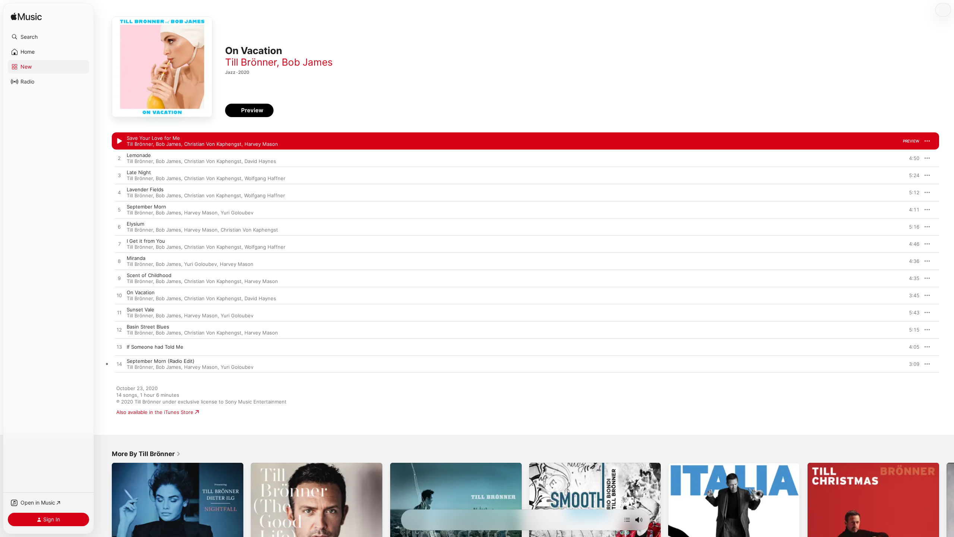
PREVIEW (911, 141)
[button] (48, 37)
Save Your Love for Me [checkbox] (153, 138)
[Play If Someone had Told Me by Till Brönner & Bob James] (119, 347)
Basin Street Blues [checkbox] (148, 327)
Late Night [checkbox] (139, 172)
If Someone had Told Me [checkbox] (155, 347)
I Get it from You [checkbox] (146, 241)
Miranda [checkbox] (136, 258)
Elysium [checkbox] (135, 224)
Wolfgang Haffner (264, 178)
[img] (26, 17)
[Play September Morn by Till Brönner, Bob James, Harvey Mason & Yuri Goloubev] (119, 210)
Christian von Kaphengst (212, 195)
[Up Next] (627, 520)
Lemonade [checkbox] (139, 155)
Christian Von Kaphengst (212, 144)
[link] (146, 454)
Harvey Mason (261, 144)
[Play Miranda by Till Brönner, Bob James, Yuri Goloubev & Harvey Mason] (119, 261)
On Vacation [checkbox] (141, 292)
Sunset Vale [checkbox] (140, 310)
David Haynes (260, 161)
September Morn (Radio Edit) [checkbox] (161, 361)
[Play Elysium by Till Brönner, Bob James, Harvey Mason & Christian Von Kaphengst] (119, 227)
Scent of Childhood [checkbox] (149, 275)
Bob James (307, 62)
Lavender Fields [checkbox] (145, 189)
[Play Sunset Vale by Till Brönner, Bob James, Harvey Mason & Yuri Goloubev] (119, 313)
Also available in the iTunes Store (154, 412)
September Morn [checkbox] (146, 207)
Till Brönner (251, 62)
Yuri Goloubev (237, 213)
